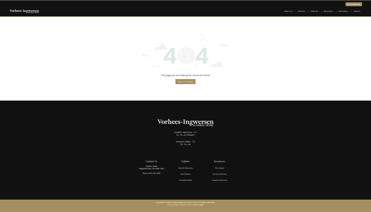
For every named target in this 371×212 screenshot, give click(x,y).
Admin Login (198, 204)
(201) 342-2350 (154, 173)
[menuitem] (290, 11)
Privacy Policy (173, 204)
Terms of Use (186, 204)
